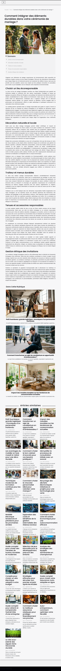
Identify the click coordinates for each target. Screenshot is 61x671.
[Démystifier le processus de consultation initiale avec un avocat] (47, 444)
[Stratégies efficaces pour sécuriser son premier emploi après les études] (30, 569)
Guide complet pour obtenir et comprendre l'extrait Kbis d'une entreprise (12, 610)
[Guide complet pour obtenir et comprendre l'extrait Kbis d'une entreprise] (13, 599)
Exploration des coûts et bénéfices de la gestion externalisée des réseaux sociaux (30, 519)
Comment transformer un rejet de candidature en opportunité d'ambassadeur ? (30, 356)
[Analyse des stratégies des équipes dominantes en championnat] (47, 540)
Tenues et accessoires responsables (17, 69)
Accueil (6, 10)
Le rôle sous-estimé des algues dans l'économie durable (11, 644)
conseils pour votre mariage (46, 115)
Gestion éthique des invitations (16, 72)
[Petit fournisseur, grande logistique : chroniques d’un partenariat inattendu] (30, 304)
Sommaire (11, 56)
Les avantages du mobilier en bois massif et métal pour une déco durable (13, 455)
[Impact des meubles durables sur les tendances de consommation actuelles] (30, 377)
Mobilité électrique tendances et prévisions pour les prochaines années (12, 519)
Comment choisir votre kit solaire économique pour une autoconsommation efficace (48, 519)
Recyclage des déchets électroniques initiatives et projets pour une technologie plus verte (47, 487)
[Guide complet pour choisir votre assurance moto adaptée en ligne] (47, 569)
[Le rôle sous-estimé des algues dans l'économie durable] (13, 633)
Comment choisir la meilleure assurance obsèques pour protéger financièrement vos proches (30, 612)
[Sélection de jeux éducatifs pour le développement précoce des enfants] (30, 540)
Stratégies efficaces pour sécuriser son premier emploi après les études (30, 580)
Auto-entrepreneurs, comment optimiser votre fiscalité (46, 610)
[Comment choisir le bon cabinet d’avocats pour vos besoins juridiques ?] (30, 444)
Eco (11, 10)
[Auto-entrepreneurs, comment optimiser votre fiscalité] (47, 599)
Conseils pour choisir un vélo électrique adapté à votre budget (12, 580)
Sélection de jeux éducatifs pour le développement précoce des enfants (30, 550)
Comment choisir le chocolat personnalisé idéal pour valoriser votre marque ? (30, 486)
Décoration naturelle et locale (15, 63)
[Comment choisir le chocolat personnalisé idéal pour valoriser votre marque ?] (30, 474)
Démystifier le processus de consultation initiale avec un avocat (46, 455)
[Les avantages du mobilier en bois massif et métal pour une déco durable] (13, 444)
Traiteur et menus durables (15, 66)
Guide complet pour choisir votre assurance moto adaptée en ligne (47, 579)
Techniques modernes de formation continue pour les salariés (13, 485)
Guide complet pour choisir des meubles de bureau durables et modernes (13, 550)
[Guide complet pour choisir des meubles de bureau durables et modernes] (13, 540)
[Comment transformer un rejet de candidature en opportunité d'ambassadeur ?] (30, 340)
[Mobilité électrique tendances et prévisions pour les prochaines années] (13, 508)
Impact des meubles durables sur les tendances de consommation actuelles (30, 393)
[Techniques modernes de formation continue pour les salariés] (13, 474)
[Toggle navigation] (4, 2)
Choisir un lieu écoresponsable (16, 59)
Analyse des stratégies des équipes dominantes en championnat (46, 550)
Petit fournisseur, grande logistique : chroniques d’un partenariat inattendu (30, 320)
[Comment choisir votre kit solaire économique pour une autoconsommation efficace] (47, 508)
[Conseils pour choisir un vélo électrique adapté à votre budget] (13, 569)
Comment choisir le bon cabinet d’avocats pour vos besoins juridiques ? (30, 455)
